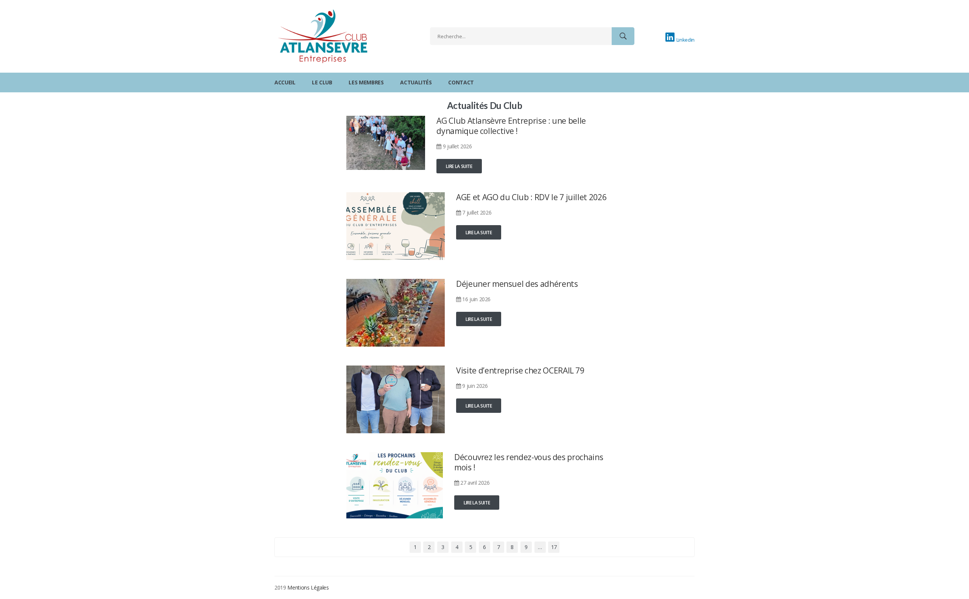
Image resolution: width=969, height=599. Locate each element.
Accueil (285, 82)
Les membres (366, 82)
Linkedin (685, 39)
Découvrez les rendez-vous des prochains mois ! (528, 462)
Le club (322, 82)
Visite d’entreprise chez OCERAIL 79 (520, 370)
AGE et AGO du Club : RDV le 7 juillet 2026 (531, 197)
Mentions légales (308, 587)
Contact (461, 82)
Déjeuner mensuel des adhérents (517, 283)
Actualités (416, 82)
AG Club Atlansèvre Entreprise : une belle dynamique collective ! (511, 125)
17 (554, 547)
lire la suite (459, 166)
